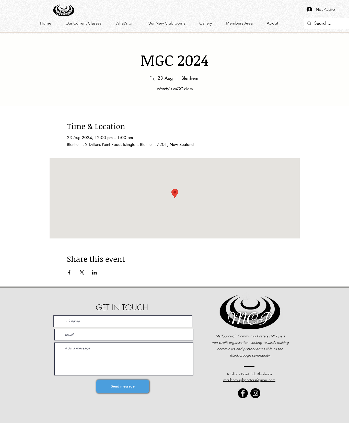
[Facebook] (243, 393)
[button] (128, 23)
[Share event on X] (81, 272)
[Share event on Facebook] (69, 272)
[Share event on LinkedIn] (94, 272)
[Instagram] (255, 393)
